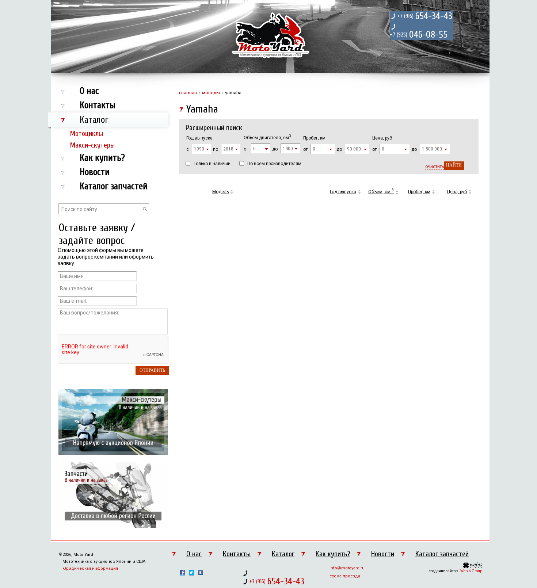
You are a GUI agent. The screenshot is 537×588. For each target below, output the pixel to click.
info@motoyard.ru (347, 568)
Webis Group (471, 571)
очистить (434, 166)
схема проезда (345, 576)
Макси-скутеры (92, 145)
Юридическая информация (90, 568)
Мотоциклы (86, 133)
